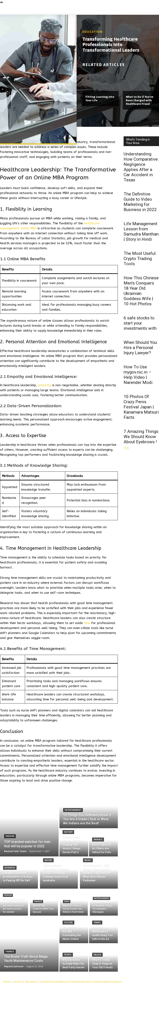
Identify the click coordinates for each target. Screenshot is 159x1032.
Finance (38, 901)
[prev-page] (125, 448)
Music (87, 860)
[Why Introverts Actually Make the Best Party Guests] (73, 958)
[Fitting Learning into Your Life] (100, 80)
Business (10, 868)
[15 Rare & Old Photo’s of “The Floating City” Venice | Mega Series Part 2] (73, 842)
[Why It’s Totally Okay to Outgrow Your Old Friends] (103, 958)
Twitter (100, 1015)
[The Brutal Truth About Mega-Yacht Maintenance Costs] (29, 944)
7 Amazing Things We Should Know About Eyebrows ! (141, 436)
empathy (44, 385)
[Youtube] (92, 1022)
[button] (156, 9)
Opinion (8, 895)
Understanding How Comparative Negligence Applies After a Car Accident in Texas (141, 166)
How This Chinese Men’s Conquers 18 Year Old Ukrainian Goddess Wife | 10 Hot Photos (141, 290)
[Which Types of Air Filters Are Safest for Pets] (103, 842)
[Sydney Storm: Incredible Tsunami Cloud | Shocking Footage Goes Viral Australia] (59, 872)
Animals (98, 839)
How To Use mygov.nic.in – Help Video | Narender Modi (138, 374)
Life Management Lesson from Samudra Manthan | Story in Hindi (141, 231)
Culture (68, 922)
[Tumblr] (92, 1009)
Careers (17, 981)
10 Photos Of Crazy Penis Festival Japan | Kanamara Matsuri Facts (141, 407)
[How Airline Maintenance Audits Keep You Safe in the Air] (103, 929)
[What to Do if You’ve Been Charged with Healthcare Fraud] (141, 80)
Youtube (101, 1022)
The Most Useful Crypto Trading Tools (140, 258)
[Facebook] (92, 1002)
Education (92, 31)
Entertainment (73, 810)
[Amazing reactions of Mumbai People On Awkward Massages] (104, 903)
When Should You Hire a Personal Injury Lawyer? (140, 347)
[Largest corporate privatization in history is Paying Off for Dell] (19, 872)
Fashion (10, 836)
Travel (97, 922)
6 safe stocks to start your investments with (140, 323)
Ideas (66, 901)
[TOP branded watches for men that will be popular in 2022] (29, 824)
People (67, 955)
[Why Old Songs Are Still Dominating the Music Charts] (73, 929)
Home (6, 981)
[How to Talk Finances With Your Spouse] (44, 903)
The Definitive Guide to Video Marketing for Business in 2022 (140, 202)
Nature (48, 860)
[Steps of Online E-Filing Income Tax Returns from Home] (74, 903)
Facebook (102, 1002)
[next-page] (127, 448)
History (68, 832)
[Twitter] (92, 1015)
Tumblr (100, 1009)
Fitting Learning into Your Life (100, 98)
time (87, 623)
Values (97, 955)
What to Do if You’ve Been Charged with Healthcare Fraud (139, 100)
